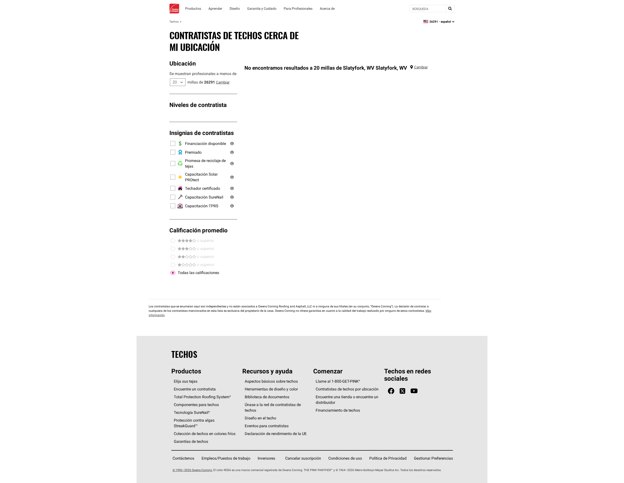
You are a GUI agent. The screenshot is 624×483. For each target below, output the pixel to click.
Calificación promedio (198, 230)
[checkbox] (173, 273)
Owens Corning (174, 8)
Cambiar (223, 82)
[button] (232, 143)
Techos (174, 21)
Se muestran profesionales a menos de (202, 73)
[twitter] (402, 391)
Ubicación (182, 63)
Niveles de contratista (198, 104)
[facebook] (391, 391)
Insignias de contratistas (201, 132)
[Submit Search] (450, 8)
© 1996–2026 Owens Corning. (193, 470)
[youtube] (414, 391)
